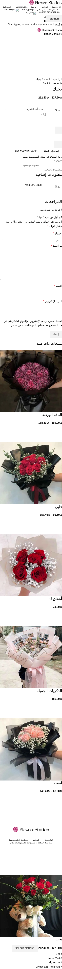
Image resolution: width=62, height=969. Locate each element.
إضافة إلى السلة (51, 151)
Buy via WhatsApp (26, 151)
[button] (26, 150)
